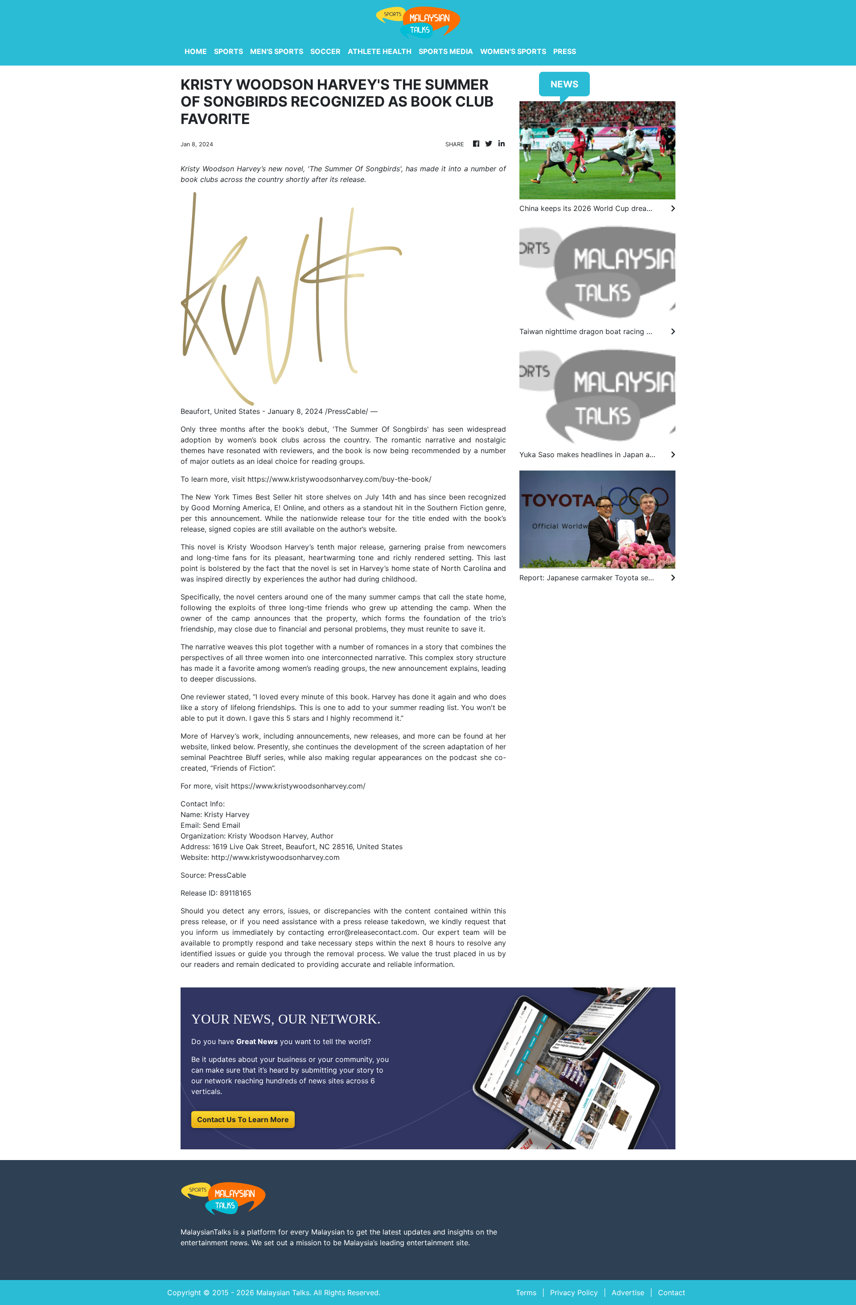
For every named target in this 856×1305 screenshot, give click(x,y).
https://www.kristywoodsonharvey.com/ (298, 785)
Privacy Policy (574, 1292)
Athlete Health (380, 51)
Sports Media (446, 51)
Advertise (628, 1292)
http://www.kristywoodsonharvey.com (275, 857)
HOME (196, 51)
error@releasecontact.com (372, 932)
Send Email (221, 825)
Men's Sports (276, 51)
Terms (526, 1292)
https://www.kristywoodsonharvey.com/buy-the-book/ (339, 479)
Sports (228, 51)
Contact (671, 1292)
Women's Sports (513, 51)
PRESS (564, 51)
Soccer (325, 51)
